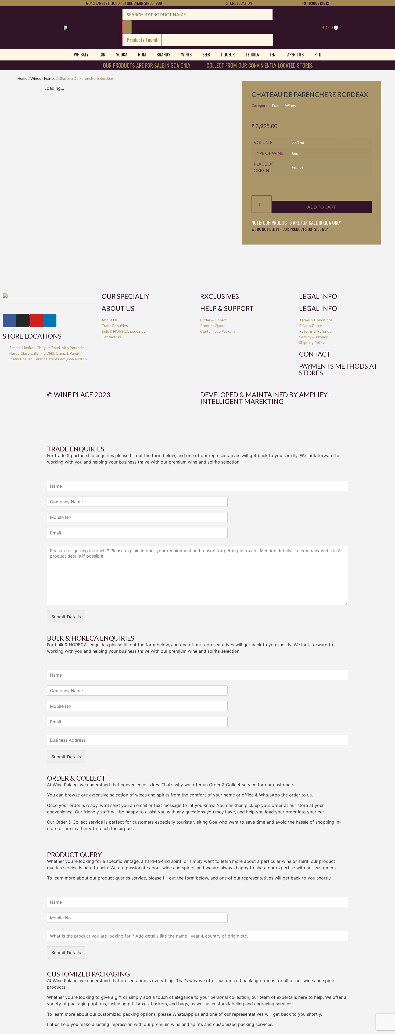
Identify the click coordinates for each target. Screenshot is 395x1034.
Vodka (121, 54)
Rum (142, 54)
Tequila (252, 54)
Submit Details (66, 616)
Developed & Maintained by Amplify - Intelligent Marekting (265, 397)
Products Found (142, 39)
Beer (206, 54)
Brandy (163, 54)
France (49, 78)
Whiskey (81, 54)
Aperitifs (295, 54)
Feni (273, 54)
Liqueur (228, 54)
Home (22, 78)
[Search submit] (127, 27)
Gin (102, 54)
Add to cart (321, 206)
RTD (317, 54)
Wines (186, 54)
